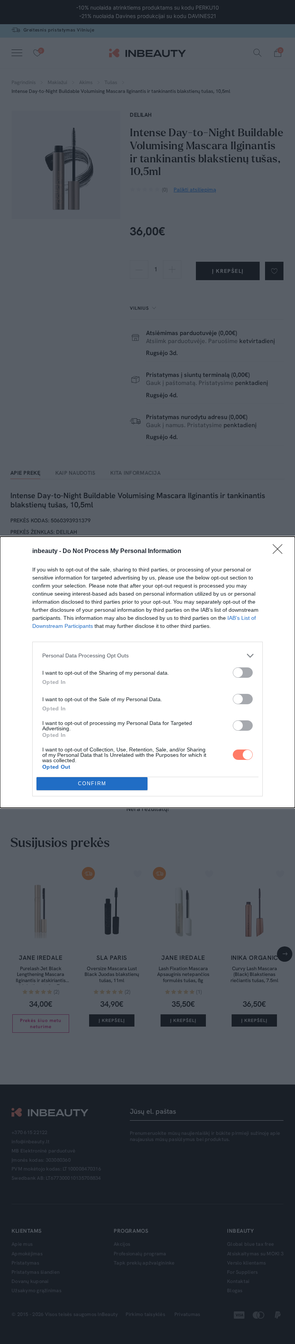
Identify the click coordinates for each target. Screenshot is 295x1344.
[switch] (243, 672)
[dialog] (147, 672)
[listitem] (147, 656)
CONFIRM (92, 783)
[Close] (280, 551)
